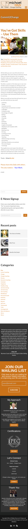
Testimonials (4, 305)
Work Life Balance (5, 311)
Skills (22, 62)
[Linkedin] (11, 526)
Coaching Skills (13, 59)
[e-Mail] (14, 526)
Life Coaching (4, 291)
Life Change (19, 61)
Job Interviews (4, 289)
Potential (18, 62)
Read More (14, 425)
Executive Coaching (5, 280)
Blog (2, 270)
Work (9, 66)
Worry (2, 313)
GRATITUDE (14, 473)
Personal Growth (11, 62)
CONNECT (14, 481)
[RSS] (17, 526)
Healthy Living (4, 286)
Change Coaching (5, 276)
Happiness (3, 284)
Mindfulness (4, 62)
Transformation (14, 64)
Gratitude (3, 282)
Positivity (3, 297)
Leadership (13, 61)
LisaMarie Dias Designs (14, 520)
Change (2, 274)
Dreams (3, 278)
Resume (3, 301)
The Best (8, 64)
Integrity (8, 61)
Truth (20, 64)
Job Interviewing (5, 288)
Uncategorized (4, 309)
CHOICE (14, 471)
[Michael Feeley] (10, 4)
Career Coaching (5, 272)
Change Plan (6, 59)
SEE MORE (14, 451)
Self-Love (3, 303)
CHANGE (14, 468)
